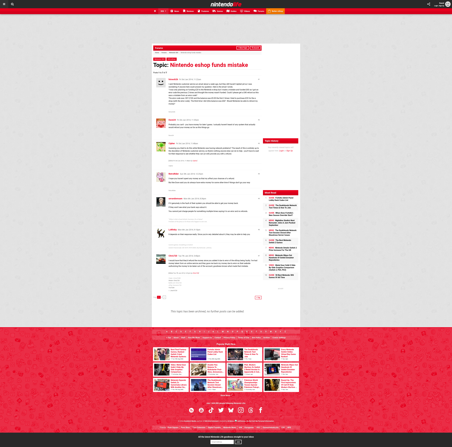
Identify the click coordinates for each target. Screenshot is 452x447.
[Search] (12, 4)
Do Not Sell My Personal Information (260, 421)
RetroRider (174, 174)
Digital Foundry (214, 427)
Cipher (172, 143)
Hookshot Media (190, 421)
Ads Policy (256, 338)
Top (169, 338)
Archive (266, 338)
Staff (183, 338)
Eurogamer (249, 427)
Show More (225, 395)
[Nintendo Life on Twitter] (221, 410)
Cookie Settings (279, 338)
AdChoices (241, 421)
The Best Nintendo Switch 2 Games (280, 241)
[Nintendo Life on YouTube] (201, 410)
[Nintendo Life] (226, 4)
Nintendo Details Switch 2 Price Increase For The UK (283, 249)
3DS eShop (172, 59)
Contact (217, 338)
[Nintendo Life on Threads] (250, 410)
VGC (258, 427)
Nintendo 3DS (173, 52)
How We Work (194, 338)
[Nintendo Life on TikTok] (211, 410)
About (176, 338)
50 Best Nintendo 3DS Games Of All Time (281, 276)
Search (256, 48)
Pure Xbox (185, 427)
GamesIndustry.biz (271, 427)
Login (436, 6)
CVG (283, 427)
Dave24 (172, 120)
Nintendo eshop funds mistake (209, 65)
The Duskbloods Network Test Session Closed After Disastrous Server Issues (283, 232)
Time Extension (198, 427)
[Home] (155, 11)
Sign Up (441, 6)
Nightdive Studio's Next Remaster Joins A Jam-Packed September (282, 222)
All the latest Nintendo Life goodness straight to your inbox (226, 437)
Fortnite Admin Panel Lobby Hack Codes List (281, 199)
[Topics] (4, 4)
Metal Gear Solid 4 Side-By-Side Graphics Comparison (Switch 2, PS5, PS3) (282, 267)
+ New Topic (242, 48)
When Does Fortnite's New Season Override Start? (281, 214)
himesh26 (173, 79)
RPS (289, 427)
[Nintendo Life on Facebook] (260, 410)
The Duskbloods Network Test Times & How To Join (283, 206)
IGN (240, 427)
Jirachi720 (173, 290)
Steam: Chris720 (174, 280)
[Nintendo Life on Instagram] (240, 410)
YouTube (171, 287)
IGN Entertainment (212, 421)
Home (157, 52)
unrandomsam (175, 198)
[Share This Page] (429, 4)
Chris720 (173, 256)
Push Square (173, 427)
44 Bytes (230, 421)
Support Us (207, 338)
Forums (159, 48)
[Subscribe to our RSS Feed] (191, 410)
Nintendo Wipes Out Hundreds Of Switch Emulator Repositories (281, 257)
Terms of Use (243, 338)
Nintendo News (229, 427)
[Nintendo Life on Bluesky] (231, 410)
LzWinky (173, 229)
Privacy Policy (229, 338)
